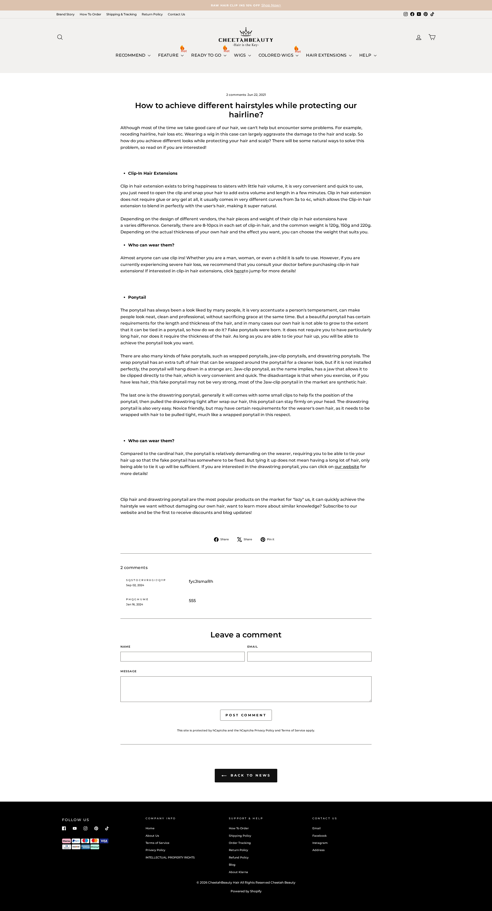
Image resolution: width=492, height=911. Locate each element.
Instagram (320, 843)
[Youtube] (75, 828)
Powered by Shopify (246, 891)
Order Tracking (240, 843)
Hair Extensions (326, 55)
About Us (152, 835)
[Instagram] (85, 828)
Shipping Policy (240, 835)
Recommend (131, 55)
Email (252, 646)
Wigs (240, 55)
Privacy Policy (264, 730)
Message (128, 671)
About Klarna (238, 872)
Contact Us (176, 14)
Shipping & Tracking (121, 14)
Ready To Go (206, 55)
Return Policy (152, 14)
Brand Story (65, 14)
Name (125, 646)
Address (318, 850)
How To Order (90, 14)
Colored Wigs (276, 55)
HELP (366, 55)
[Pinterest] (96, 828)
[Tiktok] (107, 828)
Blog (232, 864)
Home (150, 828)
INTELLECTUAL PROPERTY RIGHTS (170, 857)
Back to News (250, 775)
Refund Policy (239, 857)
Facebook (319, 835)
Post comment (245, 715)
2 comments (236, 95)
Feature (169, 55)
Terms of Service (293, 730)
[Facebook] (64, 828)
